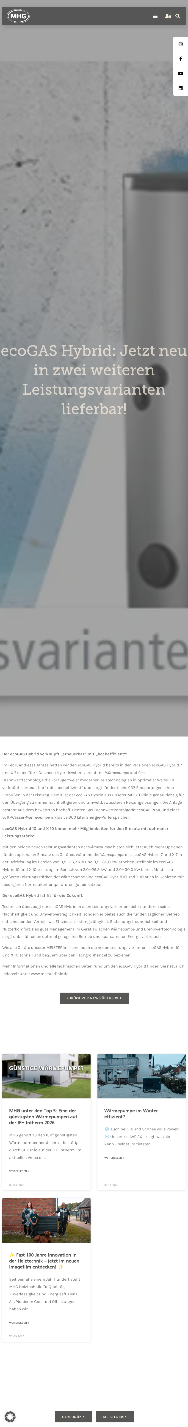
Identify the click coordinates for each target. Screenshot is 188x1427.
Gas (141, 772)
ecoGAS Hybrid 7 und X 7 (155, 854)
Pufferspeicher (115, 817)
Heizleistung (20, 861)
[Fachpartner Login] (167, 16)
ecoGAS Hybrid (91, 765)
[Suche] (177, 16)
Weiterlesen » (19, 1171)
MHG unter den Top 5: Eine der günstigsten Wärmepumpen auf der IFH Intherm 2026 (43, 1116)
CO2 (131, 787)
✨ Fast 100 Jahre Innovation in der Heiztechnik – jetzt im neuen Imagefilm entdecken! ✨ (44, 1261)
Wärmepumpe (117, 772)
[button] (155, 16)
